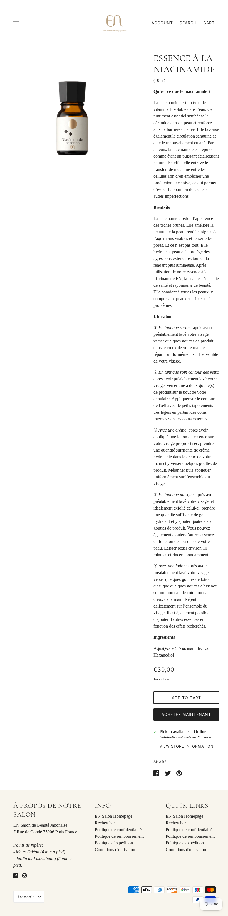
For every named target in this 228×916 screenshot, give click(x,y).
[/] (114, 22)
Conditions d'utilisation (115, 849)
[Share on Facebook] (156, 772)
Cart (209, 22)
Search (188, 22)
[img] (15, 875)
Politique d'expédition (114, 843)
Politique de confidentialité (118, 829)
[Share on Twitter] (168, 772)
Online (200, 731)
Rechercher (105, 823)
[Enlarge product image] (72, 118)
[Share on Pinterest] (179, 772)
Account (162, 22)
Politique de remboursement (119, 836)
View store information (187, 746)
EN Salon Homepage (113, 816)
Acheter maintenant (186, 714)
